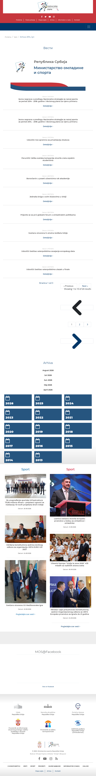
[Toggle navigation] (88, 26)
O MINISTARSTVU (14, 766)
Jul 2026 (48, 375)
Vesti (15, 37)
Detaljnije (47, 106)
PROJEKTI (41, 766)
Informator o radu (64, 20)
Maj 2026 (48, 385)
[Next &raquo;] (76, 341)
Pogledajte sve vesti (25, 614)
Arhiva (52, 20)
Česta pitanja (30, 20)
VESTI (25, 766)
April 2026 (48, 390)
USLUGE (85, 766)
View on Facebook (48, 686)
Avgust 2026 (48, 370)
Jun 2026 (48, 380)
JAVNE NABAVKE (54, 766)
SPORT (32, 766)
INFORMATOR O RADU (72, 766)
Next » (85, 286)
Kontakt (77, 20)
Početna (19, 20)
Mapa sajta (42, 20)
